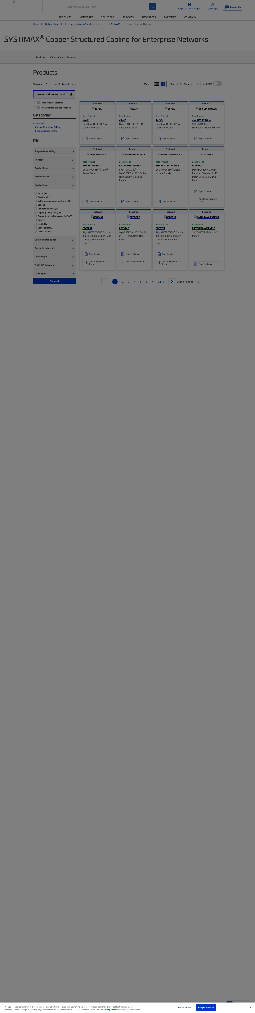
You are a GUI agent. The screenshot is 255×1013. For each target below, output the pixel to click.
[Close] (250, 1007)
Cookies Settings (184, 1007)
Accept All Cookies (206, 1007)
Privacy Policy (110, 1009)
